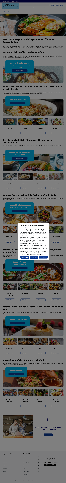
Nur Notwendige (34, 257)
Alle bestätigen (25, 257)
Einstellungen (43, 257)
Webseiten (26, 228)
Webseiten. (22, 241)
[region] (33, 241)
